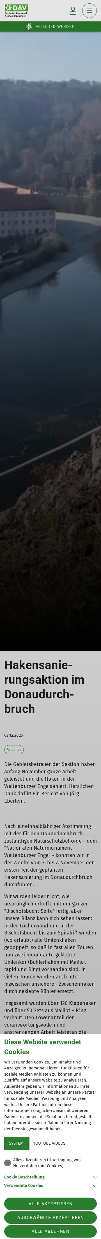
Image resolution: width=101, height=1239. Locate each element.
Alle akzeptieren (51, 1203)
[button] (50, 1176)
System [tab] (16, 1143)
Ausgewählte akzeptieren (50, 1217)
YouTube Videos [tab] (49, 1143)
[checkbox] (50, 1163)
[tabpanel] (50, 1172)
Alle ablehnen (50, 1231)
